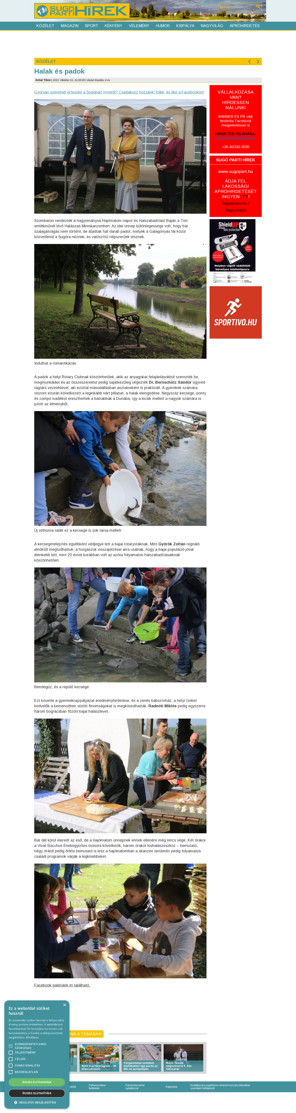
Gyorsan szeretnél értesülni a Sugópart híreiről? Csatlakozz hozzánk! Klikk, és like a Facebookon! (119, 92)
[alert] (36, 1054)
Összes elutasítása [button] (36, 1093)
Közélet (45, 26)
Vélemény (139, 26)
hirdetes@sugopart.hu (235, 138)
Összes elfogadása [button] (37, 1082)
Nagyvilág (212, 26)
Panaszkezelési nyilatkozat (135, 1087)
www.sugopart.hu (235, 171)
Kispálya (185, 26)
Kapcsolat (171, 1086)
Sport (91, 26)
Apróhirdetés (245, 26)
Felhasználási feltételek (97, 1087)
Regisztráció (235, 210)
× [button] (64, 1005)
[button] (37, 1102)
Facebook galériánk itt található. (62, 985)
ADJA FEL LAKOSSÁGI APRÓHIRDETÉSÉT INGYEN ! (236, 188)
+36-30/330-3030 (235, 147)
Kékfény (113, 26)
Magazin (69, 26)
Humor (163, 26)
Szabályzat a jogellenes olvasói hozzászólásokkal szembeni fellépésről (220, 1087)
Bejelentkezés (234, 203)
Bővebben (32, 1037)
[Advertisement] (148, 43)
